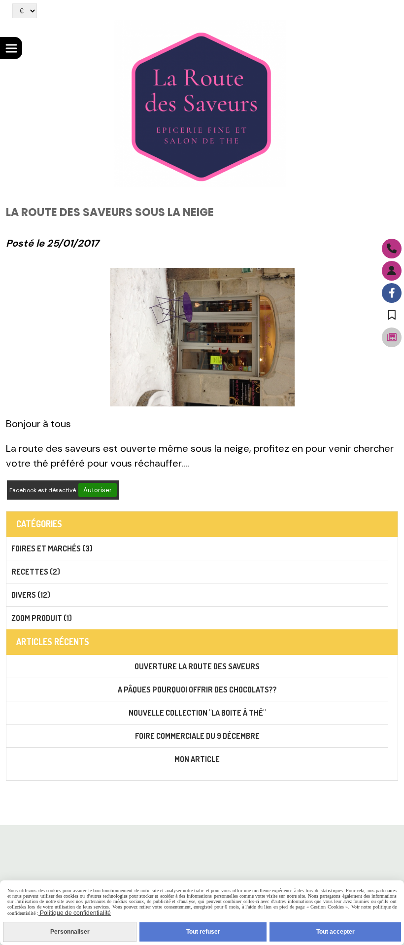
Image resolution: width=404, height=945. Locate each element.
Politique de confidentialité (74, 912)
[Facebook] (392, 293)
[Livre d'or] (392, 315)
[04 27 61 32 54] (392, 248)
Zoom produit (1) (41, 618)
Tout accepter (335, 931)
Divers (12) (30, 595)
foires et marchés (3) (52, 548)
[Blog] (392, 337)
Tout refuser (203, 931)
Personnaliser (70, 931)
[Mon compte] (392, 271)
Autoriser (97, 490)
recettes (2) (35, 572)
